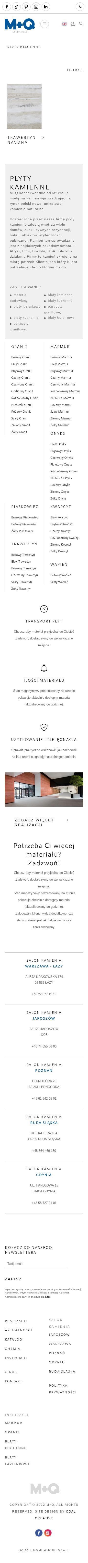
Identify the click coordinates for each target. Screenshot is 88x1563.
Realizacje (16, 1321)
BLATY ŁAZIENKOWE (17, 1460)
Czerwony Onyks (61, 457)
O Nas (11, 1372)
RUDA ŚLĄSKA (62, 1371)
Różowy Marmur (61, 405)
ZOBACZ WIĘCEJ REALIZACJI (34, 822)
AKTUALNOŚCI (18, 1330)
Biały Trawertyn (21, 561)
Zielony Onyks (59, 491)
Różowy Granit (21, 411)
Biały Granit (19, 364)
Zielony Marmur (61, 418)
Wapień (59, 564)
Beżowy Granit (21, 357)
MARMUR (13, 1423)
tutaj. (47, 1296)
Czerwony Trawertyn (24, 575)
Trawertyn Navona (21, 139)
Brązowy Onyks (60, 451)
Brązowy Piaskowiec (24, 517)
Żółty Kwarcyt (59, 551)
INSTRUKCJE (16, 1358)
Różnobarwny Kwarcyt (64, 538)
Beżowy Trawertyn (23, 554)
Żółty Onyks (58, 498)
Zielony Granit (20, 425)
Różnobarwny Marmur (65, 391)
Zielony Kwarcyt (60, 544)
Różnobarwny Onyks (64, 471)
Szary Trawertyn (21, 582)
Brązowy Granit (21, 371)
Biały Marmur (59, 364)
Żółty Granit (19, 432)
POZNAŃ (57, 1353)
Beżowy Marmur (61, 357)
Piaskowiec (25, 506)
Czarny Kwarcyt (60, 531)
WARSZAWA (60, 1344)
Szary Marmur (59, 411)
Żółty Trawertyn (21, 588)
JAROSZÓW (59, 1334)
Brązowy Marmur (61, 371)
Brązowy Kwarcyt (61, 524)
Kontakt (13, 1381)
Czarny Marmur (60, 377)
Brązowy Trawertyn (23, 568)
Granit (19, 346)
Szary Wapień (59, 582)
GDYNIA (56, 1362)
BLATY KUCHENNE (16, 1444)
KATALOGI (14, 1339)
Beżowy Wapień (60, 575)
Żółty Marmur (59, 425)
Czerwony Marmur (62, 384)
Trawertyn (24, 544)
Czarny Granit (20, 377)
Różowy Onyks (60, 485)
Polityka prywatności (63, 1388)
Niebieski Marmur (62, 398)
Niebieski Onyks (61, 478)
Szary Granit (19, 418)
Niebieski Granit (22, 405)
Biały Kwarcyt (59, 517)
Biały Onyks (58, 444)
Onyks (57, 433)
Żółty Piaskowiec (22, 531)
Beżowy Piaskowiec (24, 524)
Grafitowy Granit (22, 391)
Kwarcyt (60, 506)
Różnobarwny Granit (24, 398)
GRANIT (12, 1432)
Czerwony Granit (22, 384)
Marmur (60, 346)
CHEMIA (13, 1348)
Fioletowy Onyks (61, 464)
